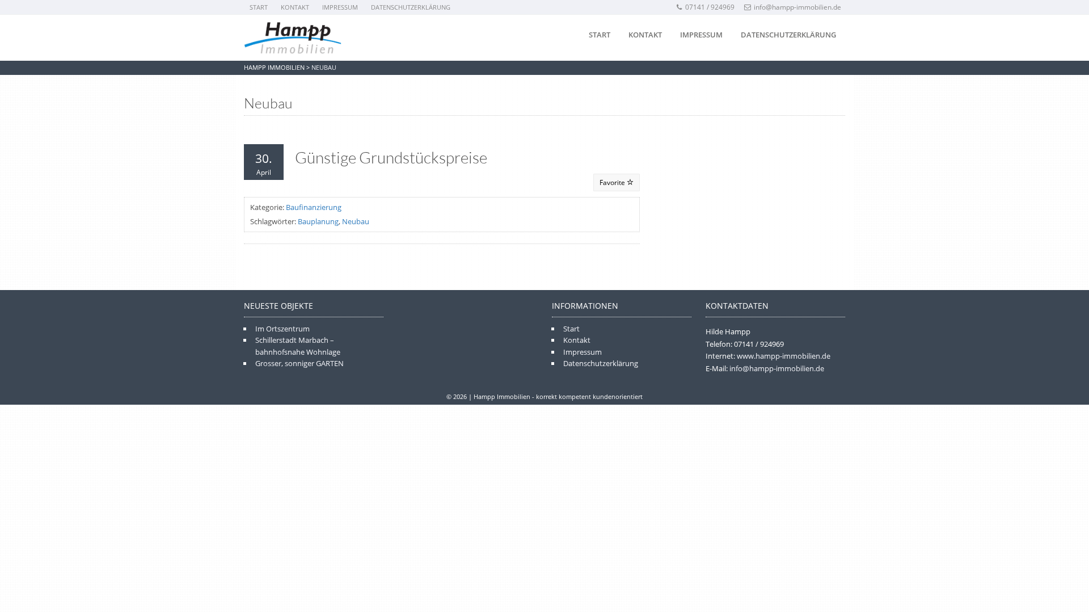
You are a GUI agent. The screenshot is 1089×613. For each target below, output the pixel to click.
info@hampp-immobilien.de (797, 7)
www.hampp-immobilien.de (783, 356)
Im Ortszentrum (282, 329)
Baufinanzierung (313, 207)
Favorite (613, 182)
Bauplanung (318, 221)
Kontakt (295, 7)
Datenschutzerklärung (410, 7)
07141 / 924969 (710, 7)
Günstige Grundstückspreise (391, 157)
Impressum (340, 7)
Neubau (355, 221)
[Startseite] (292, 38)
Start (259, 7)
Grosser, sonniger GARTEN (299, 363)
